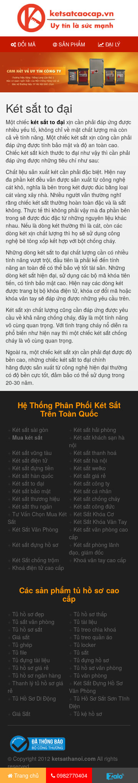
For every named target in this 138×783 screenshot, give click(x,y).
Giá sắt (21, 637)
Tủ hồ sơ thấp (90, 614)
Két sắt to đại (28, 483)
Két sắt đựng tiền (33, 468)
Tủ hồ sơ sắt (27, 629)
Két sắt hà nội (90, 460)
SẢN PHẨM (71, 44)
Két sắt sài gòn (30, 429)
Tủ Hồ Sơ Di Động (34, 698)
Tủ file (19, 652)
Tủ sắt (81, 652)
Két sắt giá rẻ (90, 475)
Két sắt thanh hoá (95, 452)
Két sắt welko (90, 468)
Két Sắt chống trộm (35, 560)
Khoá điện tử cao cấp (38, 567)
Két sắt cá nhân (93, 491)
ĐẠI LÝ (112, 44)
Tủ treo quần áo (93, 637)
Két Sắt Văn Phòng (35, 529)
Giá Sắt (21, 713)
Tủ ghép (22, 644)
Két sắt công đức (94, 506)
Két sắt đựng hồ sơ (35, 544)
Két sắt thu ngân (32, 506)
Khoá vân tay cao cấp (100, 560)
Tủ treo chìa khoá (95, 629)
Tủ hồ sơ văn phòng (98, 667)
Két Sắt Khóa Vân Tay (100, 521)
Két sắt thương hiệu (36, 498)
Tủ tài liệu (85, 621)
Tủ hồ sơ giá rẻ (30, 667)
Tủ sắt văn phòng (33, 621)
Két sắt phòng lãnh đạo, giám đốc (94, 548)
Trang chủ (26, 775)
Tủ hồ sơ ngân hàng (36, 675)
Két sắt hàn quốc (32, 475)
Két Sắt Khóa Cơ (94, 514)
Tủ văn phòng (90, 675)
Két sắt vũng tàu (32, 452)
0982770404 (71, 775)
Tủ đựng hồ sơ (91, 660)
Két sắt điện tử (30, 460)
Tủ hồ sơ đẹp (28, 614)
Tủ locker (85, 644)
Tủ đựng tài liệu (31, 660)
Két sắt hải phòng (95, 429)
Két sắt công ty (92, 483)
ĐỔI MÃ (26, 44)
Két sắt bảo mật (31, 491)
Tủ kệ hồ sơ (88, 713)
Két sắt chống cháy (97, 498)
